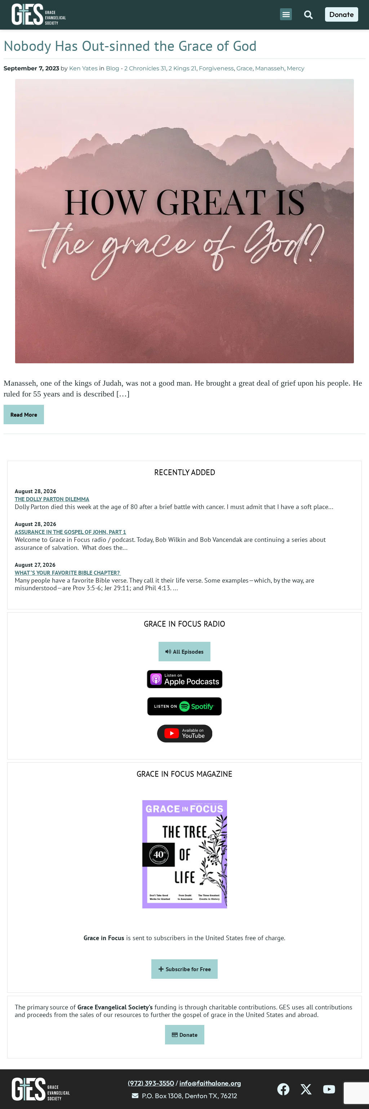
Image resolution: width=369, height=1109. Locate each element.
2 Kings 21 (182, 68)
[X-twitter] (306, 1089)
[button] (286, 14)
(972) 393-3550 (151, 1083)
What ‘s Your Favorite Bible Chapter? (68, 572)
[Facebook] (283, 1089)
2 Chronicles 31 (145, 68)
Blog (112, 68)
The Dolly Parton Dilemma (52, 499)
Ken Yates (83, 68)
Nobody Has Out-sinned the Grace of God (132, 45)
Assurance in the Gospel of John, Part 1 (70, 531)
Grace (244, 68)
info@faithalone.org (210, 1083)
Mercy (295, 68)
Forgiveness (216, 68)
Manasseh (269, 68)
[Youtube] (329, 1089)
